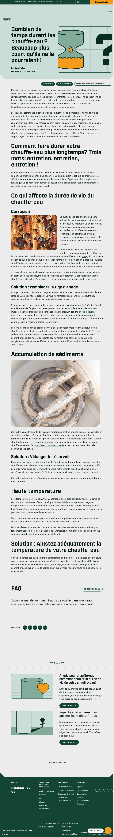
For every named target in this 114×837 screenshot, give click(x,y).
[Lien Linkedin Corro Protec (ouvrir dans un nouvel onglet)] (100, 790)
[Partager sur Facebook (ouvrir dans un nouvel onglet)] (25, 627)
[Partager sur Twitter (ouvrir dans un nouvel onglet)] (30, 627)
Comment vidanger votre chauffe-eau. (56, 469)
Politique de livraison (70, 823)
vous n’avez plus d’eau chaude (49, 445)
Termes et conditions (69, 834)
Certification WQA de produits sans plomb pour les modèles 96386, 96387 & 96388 (96, 833)
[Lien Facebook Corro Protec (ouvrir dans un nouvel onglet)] (96, 790)
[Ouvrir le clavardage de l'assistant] (108, 830)
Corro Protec (20, 68)
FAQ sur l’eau (48, 84)
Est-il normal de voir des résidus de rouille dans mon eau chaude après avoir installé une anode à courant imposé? (52, 602)
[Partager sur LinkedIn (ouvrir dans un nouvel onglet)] (35, 627)
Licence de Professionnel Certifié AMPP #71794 (17, 832)
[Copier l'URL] (45, 627)
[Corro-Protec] (14, 11)
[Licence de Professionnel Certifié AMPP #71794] (12, 824)
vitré (84, 256)
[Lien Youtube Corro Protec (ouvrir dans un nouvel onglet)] (104, 790)
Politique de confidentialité (67, 829)
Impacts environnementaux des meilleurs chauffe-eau (79, 714)
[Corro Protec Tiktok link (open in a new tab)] (112, 790)
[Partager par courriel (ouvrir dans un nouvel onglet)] (40, 627)
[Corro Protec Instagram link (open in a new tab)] (108, 790)
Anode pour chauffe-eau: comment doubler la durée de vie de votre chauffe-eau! (80, 679)
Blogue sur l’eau (64, 84)
